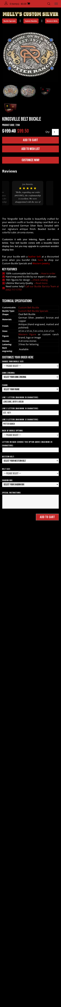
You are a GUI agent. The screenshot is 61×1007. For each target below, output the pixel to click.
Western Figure (28, 334)
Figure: (5, 385)
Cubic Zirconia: (8, 373)
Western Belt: (8, 456)
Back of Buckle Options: (12, 430)
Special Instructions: (11, 492)
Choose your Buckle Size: (13, 361)
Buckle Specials (9, 21)
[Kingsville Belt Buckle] (30, 54)
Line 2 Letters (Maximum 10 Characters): (20, 408)
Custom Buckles (31, 21)
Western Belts (52, 21)
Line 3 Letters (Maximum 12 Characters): (20, 419)
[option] (27, 193)
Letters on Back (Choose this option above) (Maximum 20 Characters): (27, 444)
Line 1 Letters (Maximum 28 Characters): (20, 397)
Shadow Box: (7, 480)
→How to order (47, 273)
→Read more (40, 283)
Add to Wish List (30, 149)
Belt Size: (6, 469)
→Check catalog (39, 279)
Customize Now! (30, 160)
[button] (6, 3)
